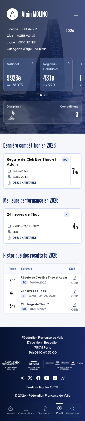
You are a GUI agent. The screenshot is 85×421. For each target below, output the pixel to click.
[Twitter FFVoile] (30, 378)
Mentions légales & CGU (42, 387)
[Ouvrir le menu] (75, 14)
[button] (42, 171)
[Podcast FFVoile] (63, 378)
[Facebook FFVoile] (38, 378)
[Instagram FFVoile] (22, 378)
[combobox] (72, 30)
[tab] (41, 95)
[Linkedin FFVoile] (55, 378)
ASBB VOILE (26, 35)
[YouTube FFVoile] (46, 378)
